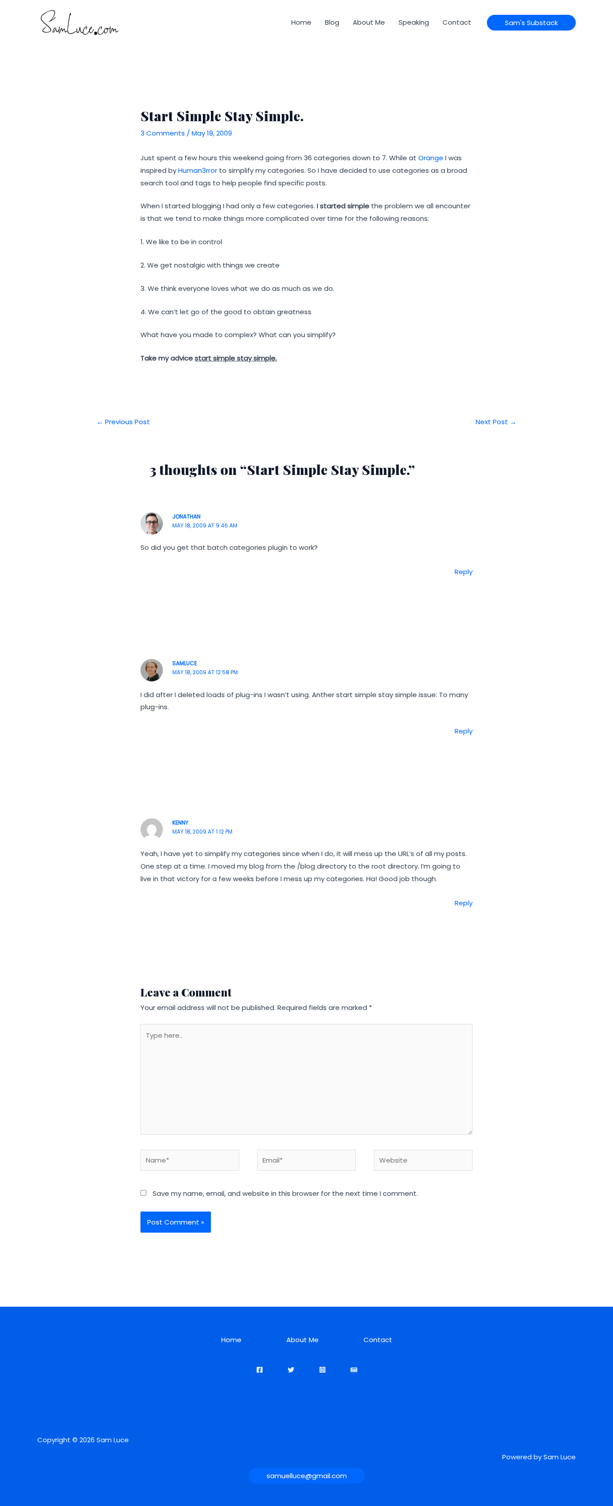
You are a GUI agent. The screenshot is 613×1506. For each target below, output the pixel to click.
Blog (332, 22)
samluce (184, 663)
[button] (531, 23)
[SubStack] (354, 1370)
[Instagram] (322, 1370)
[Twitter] (291, 1370)
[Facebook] (260, 1370)
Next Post (496, 421)
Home (301, 22)
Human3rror (197, 170)
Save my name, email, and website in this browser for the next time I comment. (285, 1193)
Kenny (180, 822)
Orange (430, 157)
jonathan (186, 516)
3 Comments (162, 133)
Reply (464, 571)
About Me (369, 22)
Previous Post (123, 421)
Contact (456, 22)
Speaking (413, 22)
